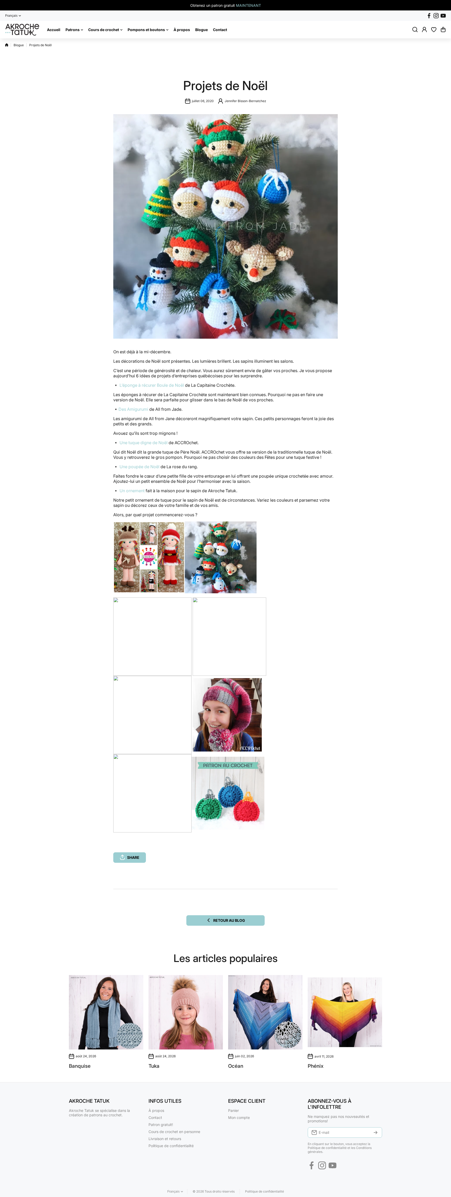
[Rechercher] (415, 29)
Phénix (315, 1066)
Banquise (80, 1066)
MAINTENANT (248, 5)
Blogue (19, 45)
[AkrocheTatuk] (22, 30)
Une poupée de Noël (139, 466)
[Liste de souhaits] (433, 29)
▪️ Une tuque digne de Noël (140, 442)
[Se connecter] (424, 29)
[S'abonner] (375, 1132)
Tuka (154, 1066)
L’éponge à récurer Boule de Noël (152, 385)
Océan (235, 1066)
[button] (443, 29)
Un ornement (133, 490)
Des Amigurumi (133, 409)
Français (11, 15)
